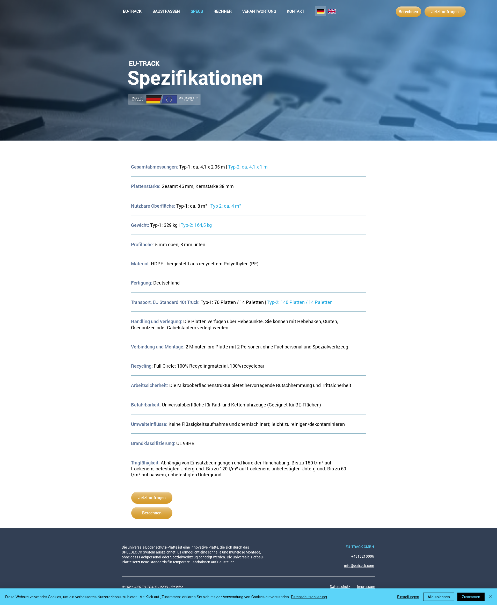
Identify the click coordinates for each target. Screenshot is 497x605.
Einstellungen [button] (408, 596)
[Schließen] (491, 597)
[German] (320, 11)
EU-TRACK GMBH (360, 546)
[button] (222, 11)
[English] (331, 11)
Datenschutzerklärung (309, 596)
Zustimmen (471, 596)
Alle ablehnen (439, 596)
